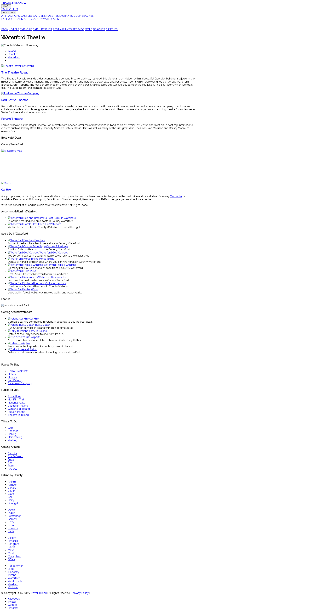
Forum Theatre (12, 118)
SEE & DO (8, 12)
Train (11, 465)
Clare (11, 493)
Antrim (12, 481)
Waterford (14, 57)
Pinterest (13, 607)
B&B (4, 9)
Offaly (11, 559)
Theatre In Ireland (18, 414)
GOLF (77, 15)
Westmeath (15, 581)
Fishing (12, 434)
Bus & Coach (15, 456)
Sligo (11, 568)
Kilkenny (13, 528)
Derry (11, 500)
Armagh (12, 484)
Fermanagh (14, 515)
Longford (13, 543)
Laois (11, 531)
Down (11, 509)
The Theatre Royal (14, 72)
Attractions (14, 396)
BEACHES (87, 15)
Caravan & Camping (20, 383)
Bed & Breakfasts (18, 371)
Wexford (13, 584)
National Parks (16, 402)
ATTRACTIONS (10, 15)
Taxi (10, 462)
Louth (11, 547)
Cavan (11, 490)
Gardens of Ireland (19, 408)
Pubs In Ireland (16, 411)
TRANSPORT (22, 18)
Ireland (12, 51)
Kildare (12, 525)
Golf (10, 427)
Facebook (14, 598)
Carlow (12, 487)
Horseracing (15, 437)
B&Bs (4, 29)
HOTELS (12, 9)
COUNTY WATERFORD (45, 18)
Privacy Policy (80, 593)
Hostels (12, 377)
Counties (13, 54)
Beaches (13, 430)
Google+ (13, 604)
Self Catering (15, 380)
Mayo (11, 550)
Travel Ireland (38, 593)
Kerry (11, 522)
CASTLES (26, 15)
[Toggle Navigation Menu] (25, 2)
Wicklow (13, 587)
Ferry (11, 459)
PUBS (49, 15)
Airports (12, 468)
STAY (6, 6)
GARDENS (39, 15)
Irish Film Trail (16, 399)
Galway (12, 519)
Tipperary (13, 571)
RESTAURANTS (63, 15)
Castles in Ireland (18, 405)
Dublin (11, 512)
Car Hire (12, 453)
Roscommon (15, 565)
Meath (11, 553)
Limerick (13, 540)
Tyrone (12, 575)
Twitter (12, 601)
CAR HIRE (39, 29)
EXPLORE (7, 18)
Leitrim (12, 537)
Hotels (12, 374)
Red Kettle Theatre (14, 100)
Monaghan (14, 556)
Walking (12, 440)
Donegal (13, 503)
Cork (10, 497)
